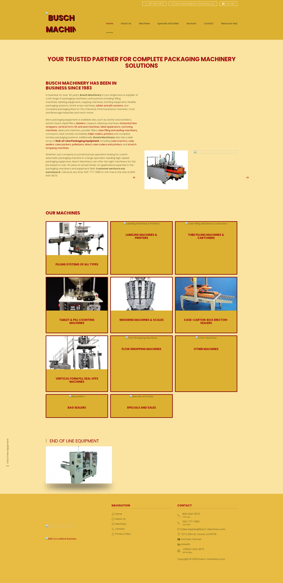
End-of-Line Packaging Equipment (77, 141)
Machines (120, 524)
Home (109, 23)
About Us (126, 23)
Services (191, 23)
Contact (209, 23)
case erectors (119, 141)
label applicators (110, 126)
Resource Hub (229, 23)
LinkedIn (185, 544)
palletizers (78, 144)
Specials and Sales (168, 23)
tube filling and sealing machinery (117, 130)
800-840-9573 (156, 3)
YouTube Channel (191, 539)
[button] (134, 177)
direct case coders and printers (103, 144)
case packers (63, 144)
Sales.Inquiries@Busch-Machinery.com (195, 3)
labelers (80, 123)
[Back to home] (61, 23)
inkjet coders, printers (100, 134)
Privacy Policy (123, 534)
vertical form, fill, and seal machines (78, 126)
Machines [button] (144, 23)
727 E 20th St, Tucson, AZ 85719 (198, 534)
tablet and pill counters (109, 105)
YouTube (230, 3)
